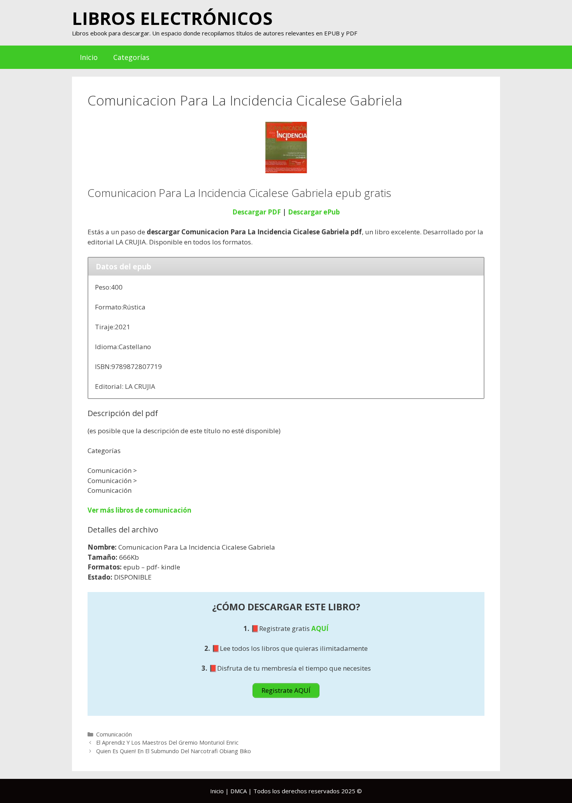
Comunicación (114, 734)
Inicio (89, 57)
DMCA (238, 791)
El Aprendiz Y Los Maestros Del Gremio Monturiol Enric (167, 742)
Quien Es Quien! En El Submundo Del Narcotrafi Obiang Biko (173, 751)
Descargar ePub (314, 211)
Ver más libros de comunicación (139, 510)
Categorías (131, 57)
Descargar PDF (256, 211)
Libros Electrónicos (172, 18)
